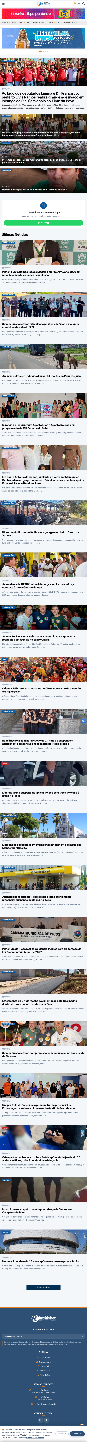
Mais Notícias (44, 1287)
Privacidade (45, 1366)
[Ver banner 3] (45, 51)
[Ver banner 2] (43, 51)
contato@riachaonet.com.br (45, 1404)
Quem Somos (45, 1358)
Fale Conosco (45, 1371)
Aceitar (77, 1434)
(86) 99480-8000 (52, 1393)
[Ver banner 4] (47, 51)
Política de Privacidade (35, 1438)
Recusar (62, 1434)
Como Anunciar (45, 1362)
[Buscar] (83, 3)
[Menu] (3, 3)
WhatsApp (45, 223)
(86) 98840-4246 (38, 1393)
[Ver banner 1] (40, 51)
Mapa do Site (45, 1375)
